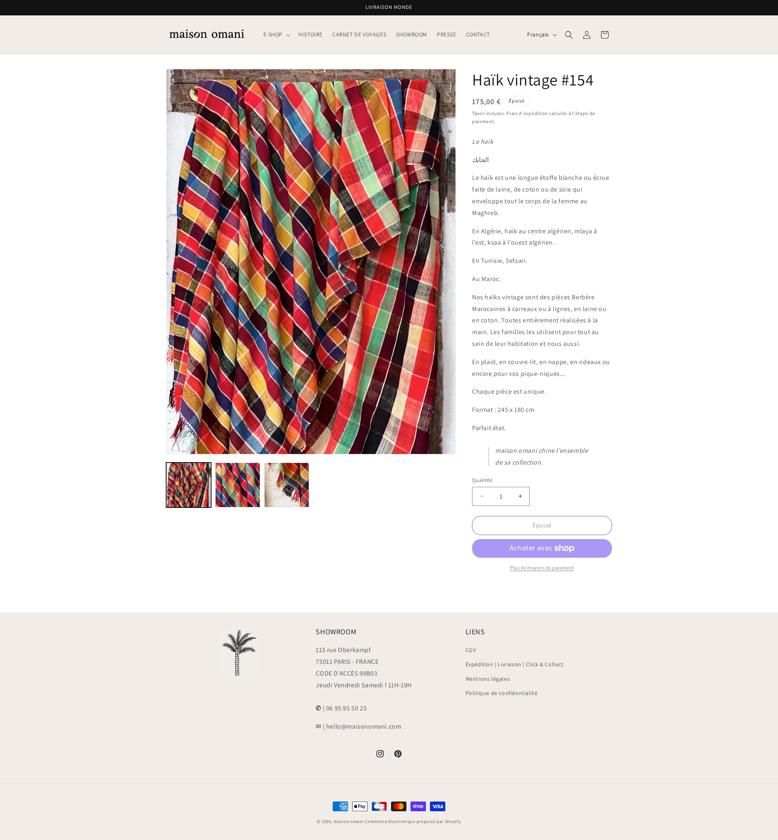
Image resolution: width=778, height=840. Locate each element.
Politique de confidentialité (502, 693)
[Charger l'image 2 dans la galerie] (237, 485)
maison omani (348, 821)
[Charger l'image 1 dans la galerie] (188, 485)
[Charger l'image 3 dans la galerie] (286, 485)
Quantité (482, 480)
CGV (471, 650)
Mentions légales (488, 678)
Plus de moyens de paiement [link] (542, 568)
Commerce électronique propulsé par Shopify (413, 821)
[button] (276, 34)
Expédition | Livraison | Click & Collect (515, 664)
